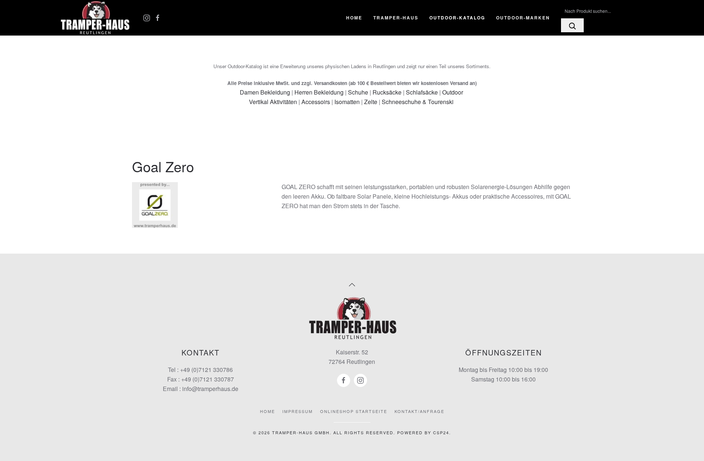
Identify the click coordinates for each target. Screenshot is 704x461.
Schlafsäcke (422, 92)
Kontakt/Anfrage (419, 411)
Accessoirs (315, 101)
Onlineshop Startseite (353, 411)
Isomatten (347, 101)
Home (354, 17)
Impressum (297, 411)
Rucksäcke (387, 92)
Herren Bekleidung (319, 92)
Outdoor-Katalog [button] (457, 17)
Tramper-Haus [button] (395, 17)
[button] (352, 284)
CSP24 (441, 432)
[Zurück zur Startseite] (95, 18)
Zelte (370, 101)
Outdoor (452, 92)
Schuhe (358, 92)
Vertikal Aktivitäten (273, 101)
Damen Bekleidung (265, 92)
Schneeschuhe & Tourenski (418, 101)
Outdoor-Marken (523, 17)
